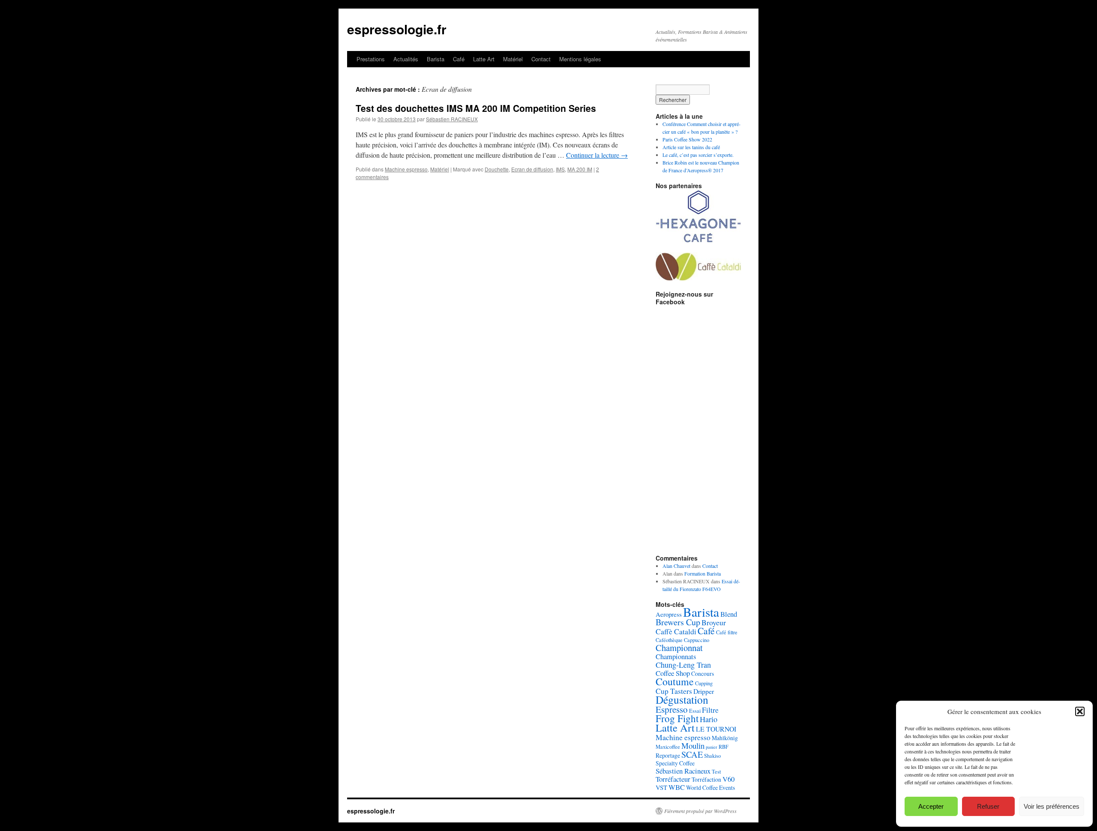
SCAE (692, 754)
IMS (560, 169)
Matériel (513, 59)
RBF (723, 746)
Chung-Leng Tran (683, 665)
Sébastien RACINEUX (452, 119)
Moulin (692, 745)
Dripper (703, 691)
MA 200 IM (579, 169)
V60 (728, 779)
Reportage (668, 755)
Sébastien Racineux (683, 771)
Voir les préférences (1051, 806)
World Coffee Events (710, 787)
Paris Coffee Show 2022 (687, 139)
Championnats (676, 656)
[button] (1080, 711)
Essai (695, 710)
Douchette (497, 169)
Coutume (675, 681)
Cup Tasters (674, 691)
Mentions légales (580, 59)
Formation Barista (702, 573)
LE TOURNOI (716, 728)
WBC (676, 787)
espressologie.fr (397, 29)
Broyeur (713, 622)
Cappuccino (696, 639)
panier (711, 747)
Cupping (704, 683)
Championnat (679, 648)
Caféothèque (669, 639)
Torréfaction (706, 779)
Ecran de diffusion (532, 169)
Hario (708, 719)
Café (459, 59)
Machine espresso (406, 169)
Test (716, 771)
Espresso (672, 709)
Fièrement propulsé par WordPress (700, 810)
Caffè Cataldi (676, 631)
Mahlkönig (725, 738)
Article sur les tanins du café (691, 147)
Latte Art (484, 59)
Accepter (931, 806)
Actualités (405, 59)
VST (661, 787)
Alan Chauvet (676, 565)
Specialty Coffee (675, 763)
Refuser (988, 806)
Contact (541, 59)
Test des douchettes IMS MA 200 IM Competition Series (476, 108)
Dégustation (682, 699)
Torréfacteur (673, 779)
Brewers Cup (678, 622)
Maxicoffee (668, 746)
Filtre (710, 710)
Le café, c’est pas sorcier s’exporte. (698, 154)
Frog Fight (677, 718)
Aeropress (669, 614)
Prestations (371, 59)
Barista (435, 59)
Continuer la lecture (597, 154)
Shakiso (712, 755)
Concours (702, 673)
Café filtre (726, 632)
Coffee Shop (673, 673)
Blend (728, 614)
